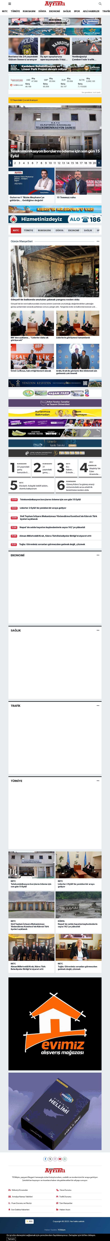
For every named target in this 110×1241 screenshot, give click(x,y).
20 (94, 163)
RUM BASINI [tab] (44, 230)
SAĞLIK (67, 11)
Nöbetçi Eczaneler (20, 1190)
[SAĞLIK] (98, 630)
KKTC (5, 11)
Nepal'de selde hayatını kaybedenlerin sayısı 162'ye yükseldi (52, 527)
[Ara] (100, 4)
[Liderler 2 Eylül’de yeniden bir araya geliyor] (79, 864)
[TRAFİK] (98, 706)
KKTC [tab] (16, 230)
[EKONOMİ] (98, 555)
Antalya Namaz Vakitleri (22, 1197)
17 (81, 163)
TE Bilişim (61, 1230)
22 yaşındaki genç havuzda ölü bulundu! (23, 470)
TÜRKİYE (15, 11)
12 (59, 163)
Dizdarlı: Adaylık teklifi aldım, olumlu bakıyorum (33, 487)
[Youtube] (60, 1159)
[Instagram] (55, 1159)
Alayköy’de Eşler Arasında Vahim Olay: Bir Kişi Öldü (94, 471)
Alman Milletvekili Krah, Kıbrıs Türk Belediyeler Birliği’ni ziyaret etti (55, 536)
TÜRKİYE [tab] (28, 230)
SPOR (77, 11)
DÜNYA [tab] (59, 230)
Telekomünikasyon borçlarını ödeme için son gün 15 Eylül (50, 499)
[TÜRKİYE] (98, 781)
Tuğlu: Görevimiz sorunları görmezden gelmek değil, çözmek (52, 544)
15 (72, 163)
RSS (30, 1221)
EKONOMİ (54, 11)
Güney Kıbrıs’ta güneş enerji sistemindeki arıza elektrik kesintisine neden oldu (80, 487)
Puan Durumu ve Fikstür (22, 1203)
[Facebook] (45, 1159)
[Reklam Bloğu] (55, 21)
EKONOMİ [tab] (73, 230)
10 (50, 163)
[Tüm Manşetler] (98, 241)
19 (90, 163)
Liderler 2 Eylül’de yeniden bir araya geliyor (43, 508)
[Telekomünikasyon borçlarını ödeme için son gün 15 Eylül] (31, 864)
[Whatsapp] (65, 1159)
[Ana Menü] (9, 4)
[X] (50, 1159)
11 (55, 163)
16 (76, 163)
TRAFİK (106, 11)
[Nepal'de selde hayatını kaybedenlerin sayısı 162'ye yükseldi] (79, 904)
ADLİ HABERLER (91, 11)
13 (63, 163)
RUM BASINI (29, 11)
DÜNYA (42, 11)
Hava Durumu (65, 1190)
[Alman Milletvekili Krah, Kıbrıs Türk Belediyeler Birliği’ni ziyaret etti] (31, 947)
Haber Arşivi (65, 1210)
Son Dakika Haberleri (20, 1210)
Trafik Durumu (65, 1197)
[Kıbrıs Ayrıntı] (55, 4)
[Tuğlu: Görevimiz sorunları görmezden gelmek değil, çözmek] (79, 947)
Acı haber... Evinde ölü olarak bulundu (71, 470)
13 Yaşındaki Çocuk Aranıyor (24, 100)
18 (85, 163)
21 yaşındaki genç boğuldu (47, 470)
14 (67, 163)
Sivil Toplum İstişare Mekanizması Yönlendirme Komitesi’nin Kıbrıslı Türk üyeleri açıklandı (30, 926)
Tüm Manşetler (65, 1203)
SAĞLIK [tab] (88, 230)
